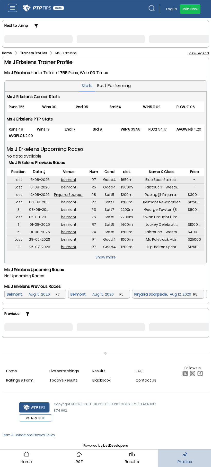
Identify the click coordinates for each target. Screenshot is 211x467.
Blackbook (101, 380)
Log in (171, 9)
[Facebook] (199, 375)
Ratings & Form (19, 380)
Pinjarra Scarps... (68, 194)
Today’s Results (63, 380)
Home (11, 371)
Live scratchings (64, 371)
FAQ (139, 371)
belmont (68, 179)
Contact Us (146, 380)
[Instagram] (191, 375)
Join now (190, 9)
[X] (184, 375)
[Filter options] (36, 25)
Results (99, 371)
